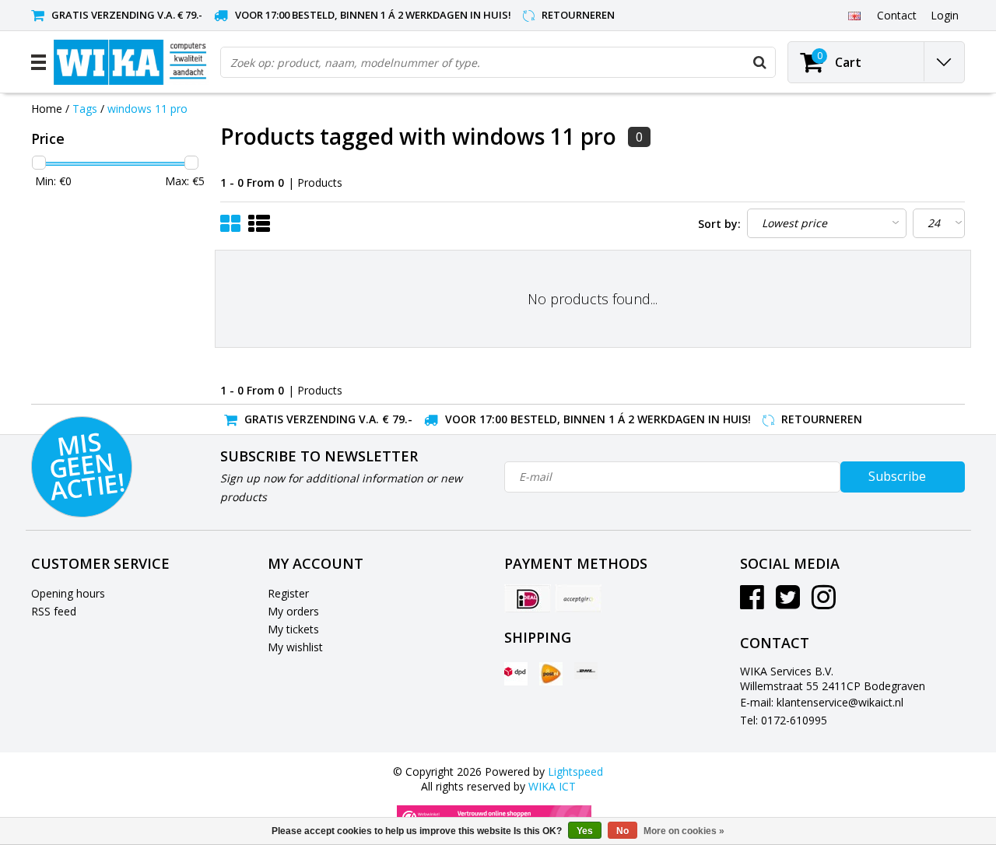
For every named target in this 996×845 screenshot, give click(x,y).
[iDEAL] (527, 598)
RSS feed (53, 611)
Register (288, 593)
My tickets (293, 629)
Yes (585, 831)
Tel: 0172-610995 (783, 720)
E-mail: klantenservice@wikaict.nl (821, 702)
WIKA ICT (552, 786)
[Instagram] (824, 602)
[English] (854, 15)
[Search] (759, 62)
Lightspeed (575, 771)
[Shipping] (516, 673)
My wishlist (295, 647)
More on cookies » (684, 831)
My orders (293, 611)
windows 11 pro (147, 108)
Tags (84, 108)
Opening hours (68, 593)
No (622, 831)
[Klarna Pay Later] (578, 598)
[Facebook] (752, 602)
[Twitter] (788, 602)
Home (46, 108)
